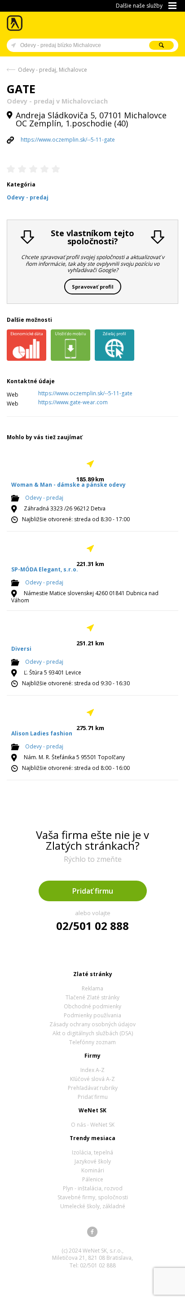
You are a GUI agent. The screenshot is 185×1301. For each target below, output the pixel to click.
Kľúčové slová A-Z (92, 1079)
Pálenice (92, 1179)
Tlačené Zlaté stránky (92, 997)
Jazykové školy (93, 1161)
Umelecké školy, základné (92, 1206)
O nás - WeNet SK (93, 1124)
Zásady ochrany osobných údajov (92, 1024)
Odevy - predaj (44, 497)
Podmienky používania (92, 1015)
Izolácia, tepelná (92, 1152)
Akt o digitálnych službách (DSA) (93, 1033)
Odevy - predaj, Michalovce (52, 69)
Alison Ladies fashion (41, 733)
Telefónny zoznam (92, 1042)
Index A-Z (92, 1070)
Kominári (92, 1170)
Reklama (92, 988)
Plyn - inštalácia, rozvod (93, 1188)
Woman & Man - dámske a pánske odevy (68, 484)
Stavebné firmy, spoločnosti (92, 1197)
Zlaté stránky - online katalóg (15, 23)
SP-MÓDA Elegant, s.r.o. (44, 569)
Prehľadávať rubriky (93, 1088)
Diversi (21, 649)
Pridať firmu (92, 891)
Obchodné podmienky (92, 1006)
